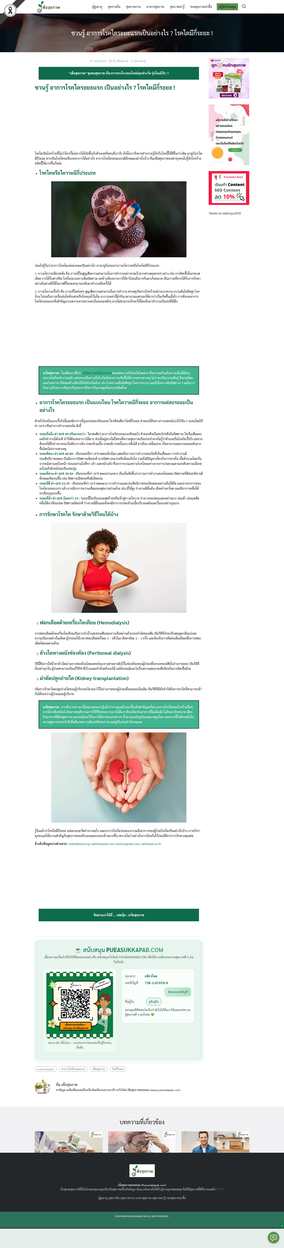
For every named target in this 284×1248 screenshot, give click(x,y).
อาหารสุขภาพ (155, 7)
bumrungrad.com (127, 844)
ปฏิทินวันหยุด (227, 7)
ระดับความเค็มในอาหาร (97, 373)
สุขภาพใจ (114, 7)
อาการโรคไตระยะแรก (73, 1069)
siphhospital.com (102, 844)
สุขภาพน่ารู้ (177, 7)
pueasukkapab (45, 1069)
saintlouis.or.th (151, 844)
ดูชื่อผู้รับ (154, 1001)
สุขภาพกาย (133, 7)
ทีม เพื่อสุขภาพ (120, 61)
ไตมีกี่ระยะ (118, 1069)
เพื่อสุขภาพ (99, 1069)
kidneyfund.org (79, 844)
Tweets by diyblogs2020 (225, 213)
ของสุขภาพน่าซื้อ (201, 7)
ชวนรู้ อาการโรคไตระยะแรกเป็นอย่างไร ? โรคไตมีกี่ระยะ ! (142, 33)
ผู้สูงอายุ (97, 7)
